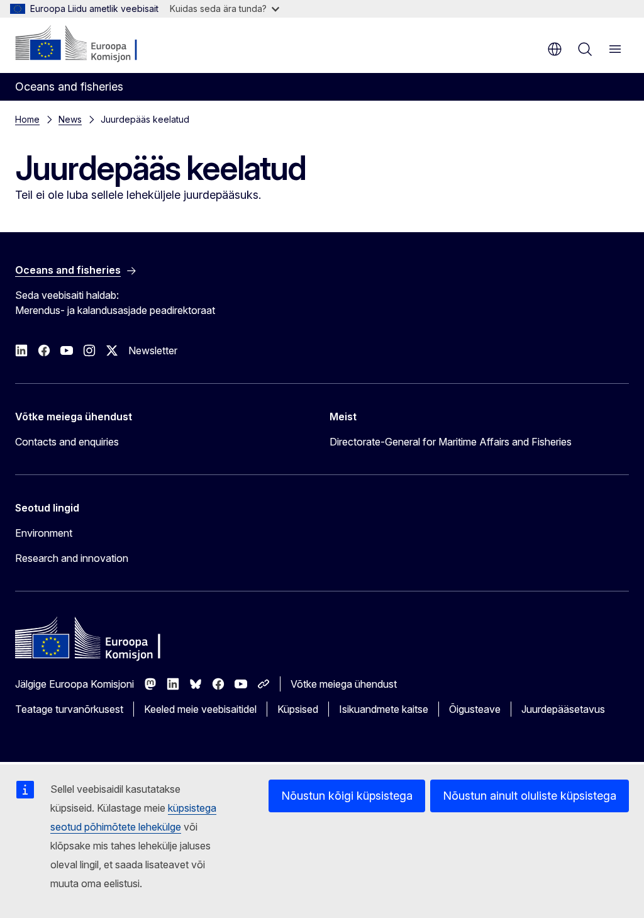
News (70, 119)
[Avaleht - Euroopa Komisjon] (91, 44)
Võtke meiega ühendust (344, 684)
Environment (43, 533)
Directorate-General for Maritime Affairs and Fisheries (451, 441)
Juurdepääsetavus (563, 709)
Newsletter (152, 350)
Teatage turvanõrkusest (69, 709)
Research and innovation (71, 558)
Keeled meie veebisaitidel (200, 709)
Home (27, 119)
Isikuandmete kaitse (383, 709)
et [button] (555, 49)
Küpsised (297, 709)
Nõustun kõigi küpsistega (347, 795)
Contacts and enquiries (67, 441)
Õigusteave (475, 709)
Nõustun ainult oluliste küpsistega (529, 795)
